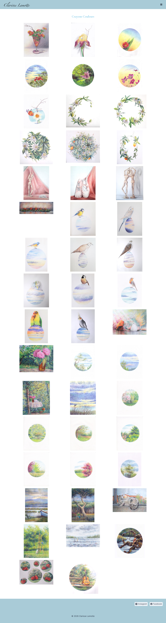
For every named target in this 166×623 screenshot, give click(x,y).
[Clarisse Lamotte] (17, 4)
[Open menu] (161, 4)
